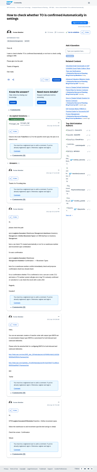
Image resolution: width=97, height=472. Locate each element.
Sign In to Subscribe (79, 23)
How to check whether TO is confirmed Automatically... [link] (70, 7)
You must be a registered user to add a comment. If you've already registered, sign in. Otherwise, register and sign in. (33, 146)
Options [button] (89, 23)
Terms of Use (14, 469)
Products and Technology (23, 7)
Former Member (18, 32)
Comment (56, 80)
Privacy (6, 469)
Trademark (42, 469)
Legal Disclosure (32, 469)
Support (50, 469)
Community (18, 3)
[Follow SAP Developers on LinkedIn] (92, 469)
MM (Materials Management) (15, 41)
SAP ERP (27, 41)
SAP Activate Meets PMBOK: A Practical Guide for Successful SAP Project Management (77, 111)
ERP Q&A (51, 7)
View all (68, 215)
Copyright (23, 469)
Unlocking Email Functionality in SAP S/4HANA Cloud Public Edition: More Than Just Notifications (78, 68)
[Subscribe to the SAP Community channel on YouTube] (88, 469)
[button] (82, 32)
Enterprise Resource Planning (40, 7)
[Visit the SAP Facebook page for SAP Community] (81, 469)
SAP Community (11, 7)
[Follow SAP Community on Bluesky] (85, 469)
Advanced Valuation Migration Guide (78, 79)
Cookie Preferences (60, 469)
